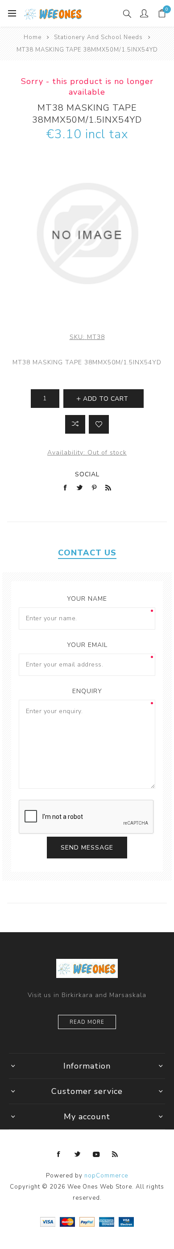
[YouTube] (96, 1154)
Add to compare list (75, 424)
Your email (87, 645)
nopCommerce (106, 1176)
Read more (87, 1022)
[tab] (87, 552)
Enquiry (87, 691)
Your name (87, 599)
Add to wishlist (99, 424)
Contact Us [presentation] (87, 552)
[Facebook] (59, 1154)
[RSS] (115, 1154)
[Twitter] (77, 1154)
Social (87, 474)
